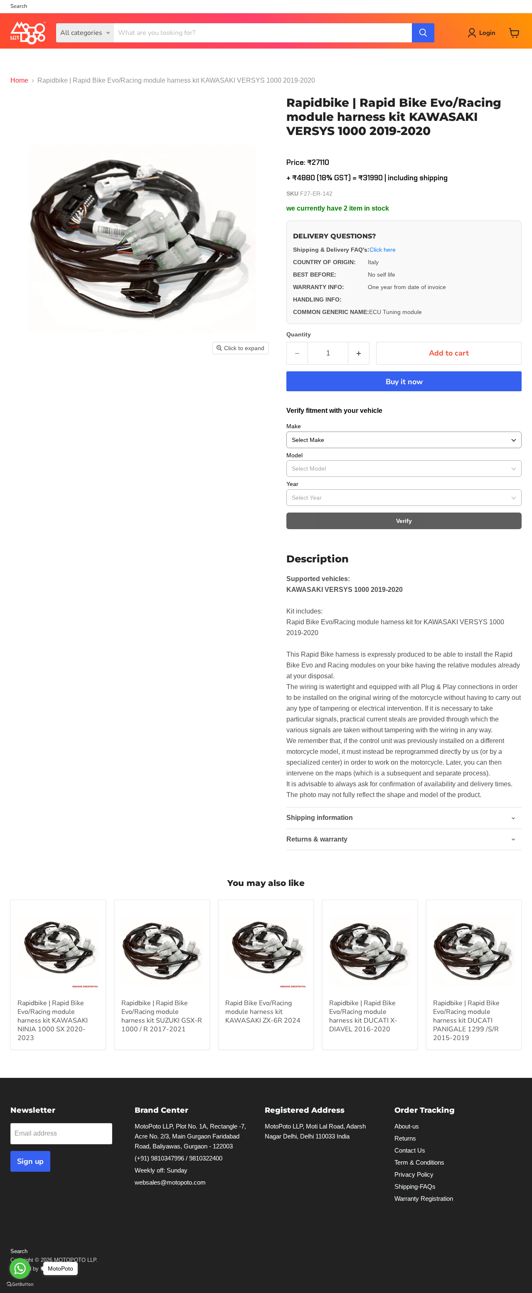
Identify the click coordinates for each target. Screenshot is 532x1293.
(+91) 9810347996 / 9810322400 (178, 1158)
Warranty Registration (423, 1198)
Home (19, 80)
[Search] (423, 32)
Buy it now (404, 382)
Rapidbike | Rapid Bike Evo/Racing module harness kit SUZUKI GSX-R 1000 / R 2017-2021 (161, 1016)
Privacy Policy (413, 1174)
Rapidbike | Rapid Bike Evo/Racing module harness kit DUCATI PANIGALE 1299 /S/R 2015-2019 (466, 1021)
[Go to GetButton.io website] (20, 1284)
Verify (404, 521)
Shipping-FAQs (415, 1186)
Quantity (298, 334)
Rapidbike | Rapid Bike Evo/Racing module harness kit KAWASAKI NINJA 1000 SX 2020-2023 (52, 1021)
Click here (382, 249)
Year (292, 484)
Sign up (30, 1161)
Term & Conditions (419, 1162)
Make (293, 426)
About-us (406, 1126)
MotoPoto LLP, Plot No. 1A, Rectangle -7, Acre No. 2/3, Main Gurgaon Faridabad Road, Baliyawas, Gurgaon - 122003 (190, 1136)
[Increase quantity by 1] (358, 353)
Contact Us (409, 1150)
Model (294, 455)
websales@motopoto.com (170, 1182)
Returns (405, 1138)
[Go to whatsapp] (20, 1268)
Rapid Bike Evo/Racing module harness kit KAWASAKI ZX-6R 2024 (262, 1012)
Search (18, 6)
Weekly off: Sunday (161, 1170)
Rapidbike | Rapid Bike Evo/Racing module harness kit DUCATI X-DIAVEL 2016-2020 (363, 1016)
